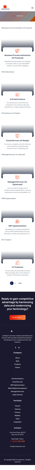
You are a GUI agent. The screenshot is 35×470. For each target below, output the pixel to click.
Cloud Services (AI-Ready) (17, 140)
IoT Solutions (17, 267)
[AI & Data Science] (17, 83)
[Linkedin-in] (19, 347)
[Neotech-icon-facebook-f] (16, 2)
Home (14, 16)
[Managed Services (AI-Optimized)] (17, 165)
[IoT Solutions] (17, 251)
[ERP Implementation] (17, 209)
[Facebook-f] (15, 347)
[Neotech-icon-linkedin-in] (19, 2)
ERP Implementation (17, 226)
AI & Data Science (17, 99)
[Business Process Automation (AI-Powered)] (17, 39)
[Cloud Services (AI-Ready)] (17, 124)
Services (17, 373)
